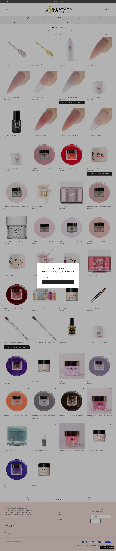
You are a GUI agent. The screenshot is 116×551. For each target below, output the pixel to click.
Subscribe (58, 282)
